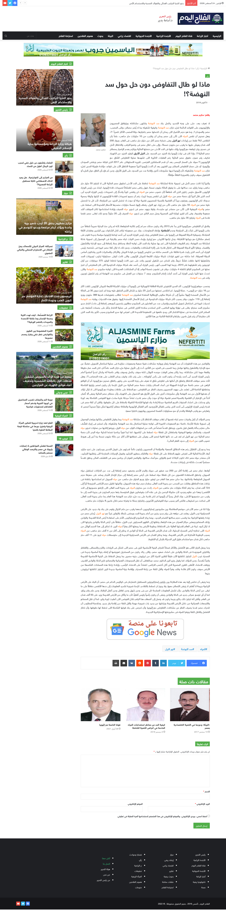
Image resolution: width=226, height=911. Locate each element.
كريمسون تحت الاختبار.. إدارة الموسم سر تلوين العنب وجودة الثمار (47, 297)
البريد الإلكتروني (202, 803)
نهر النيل (169, 648)
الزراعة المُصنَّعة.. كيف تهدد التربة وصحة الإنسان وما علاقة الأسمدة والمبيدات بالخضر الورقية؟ (37, 318)
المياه (203, 648)
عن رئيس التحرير (103, 880)
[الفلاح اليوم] (188, 19)
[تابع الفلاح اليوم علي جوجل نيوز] (145, 628)
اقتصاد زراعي (124, 35)
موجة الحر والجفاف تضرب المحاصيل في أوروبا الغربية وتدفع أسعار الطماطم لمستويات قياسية (35, 402)
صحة (203, 887)
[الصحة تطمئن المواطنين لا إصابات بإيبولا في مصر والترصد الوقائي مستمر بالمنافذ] (64, 450)
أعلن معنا (106, 858)
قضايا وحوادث (135, 854)
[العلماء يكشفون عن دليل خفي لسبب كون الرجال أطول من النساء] (64, 167)
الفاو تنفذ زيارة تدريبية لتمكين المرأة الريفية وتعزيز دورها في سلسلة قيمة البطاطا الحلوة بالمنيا (35, 425)
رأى (197, 68)
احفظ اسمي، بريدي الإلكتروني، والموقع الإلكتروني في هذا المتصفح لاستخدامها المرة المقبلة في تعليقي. (162, 816)
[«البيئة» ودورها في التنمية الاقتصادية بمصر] (190, 704)
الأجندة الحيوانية (144, 35)
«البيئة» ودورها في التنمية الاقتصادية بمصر (192, 726)
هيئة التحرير (105, 869)
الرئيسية (217, 35)
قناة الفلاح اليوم (184, 35)
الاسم (206, 791)
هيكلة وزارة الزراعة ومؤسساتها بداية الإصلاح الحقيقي (50, 145)
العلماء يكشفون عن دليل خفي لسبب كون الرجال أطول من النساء (35, 164)
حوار (172, 854)
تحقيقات (138, 871)
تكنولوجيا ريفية (199, 882)
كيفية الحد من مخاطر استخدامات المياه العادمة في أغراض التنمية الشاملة (146, 726)
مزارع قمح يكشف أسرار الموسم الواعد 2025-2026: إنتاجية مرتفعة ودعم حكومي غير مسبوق (47, 227)
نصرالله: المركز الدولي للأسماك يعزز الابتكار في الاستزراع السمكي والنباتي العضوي (35, 249)
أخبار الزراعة (202, 35)
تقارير (171, 871)
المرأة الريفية (136, 876)
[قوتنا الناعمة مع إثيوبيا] (100, 704)
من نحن (106, 874)
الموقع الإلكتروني (135, 803)
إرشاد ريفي (169, 860)
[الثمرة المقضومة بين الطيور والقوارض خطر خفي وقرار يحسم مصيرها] (64, 335)
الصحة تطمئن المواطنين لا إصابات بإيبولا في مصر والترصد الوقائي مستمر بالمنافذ (36, 448)
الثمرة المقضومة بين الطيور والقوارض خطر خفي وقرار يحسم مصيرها (37, 333)
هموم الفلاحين (85, 35)
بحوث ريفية (169, 876)
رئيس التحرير (200, 854)
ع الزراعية (138, 865)
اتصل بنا (106, 863)
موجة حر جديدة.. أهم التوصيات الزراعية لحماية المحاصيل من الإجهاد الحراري (149, 3)
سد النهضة (187, 648)
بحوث (100, 35)
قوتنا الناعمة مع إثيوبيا (109, 724)
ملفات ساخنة (168, 882)
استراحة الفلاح (66, 35)
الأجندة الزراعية (163, 35)
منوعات (138, 887)
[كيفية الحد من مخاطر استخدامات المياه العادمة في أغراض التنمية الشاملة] (145, 704)
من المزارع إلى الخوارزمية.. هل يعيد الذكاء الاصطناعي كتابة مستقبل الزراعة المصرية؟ (36, 180)
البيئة (110, 35)
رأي (140, 860)
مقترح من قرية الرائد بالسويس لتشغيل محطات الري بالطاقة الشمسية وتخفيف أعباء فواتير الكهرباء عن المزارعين (47, 380)
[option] (44, 87)
